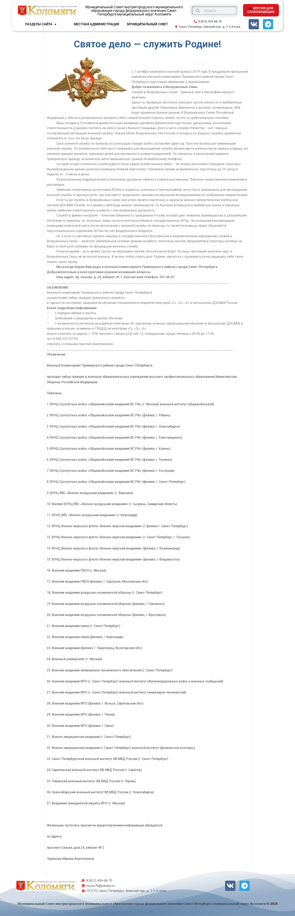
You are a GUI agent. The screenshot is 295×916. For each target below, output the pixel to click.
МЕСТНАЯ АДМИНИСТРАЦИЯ (96, 24)
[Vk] (254, 24)
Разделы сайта (38, 24)
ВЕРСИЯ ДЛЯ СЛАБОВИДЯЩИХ (261, 9)
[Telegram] (268, 24)
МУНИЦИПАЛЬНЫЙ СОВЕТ (147, 24)
